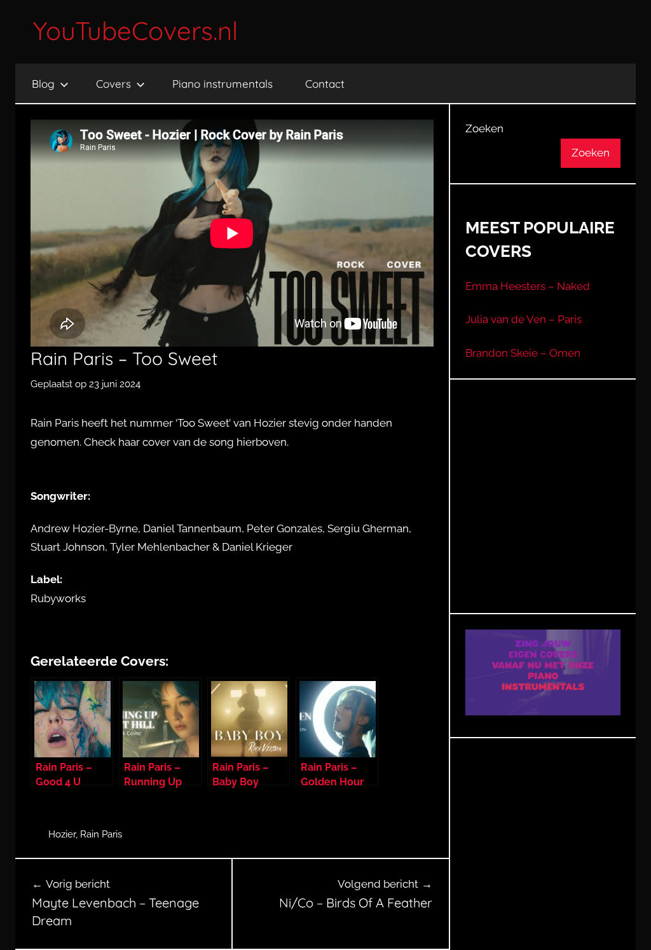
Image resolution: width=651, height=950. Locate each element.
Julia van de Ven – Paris (523, 319)
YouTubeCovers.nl (135, 30)
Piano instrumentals (222, 83)
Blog (43, 83)
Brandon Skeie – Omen (522, 353)
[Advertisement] (558, 511)
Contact (325, 83)
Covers (113, 83)
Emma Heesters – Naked (527, 286)
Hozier (62, 834)
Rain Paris (101, 834)
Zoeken (484, 128)
